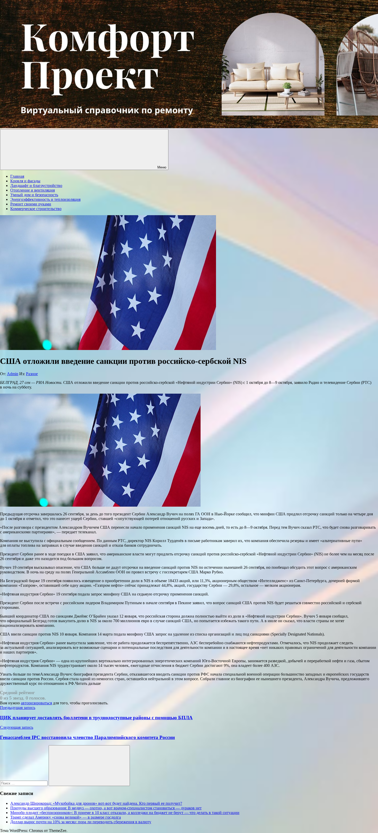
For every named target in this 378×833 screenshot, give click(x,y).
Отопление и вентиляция (32, 190)
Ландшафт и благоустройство (36, 185)
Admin (12, 374)
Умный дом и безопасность (34, 195)
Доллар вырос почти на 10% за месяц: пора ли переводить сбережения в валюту (80, 822)
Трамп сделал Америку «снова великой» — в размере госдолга (65, 817)
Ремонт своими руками (30, 204)
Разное (32, 374)
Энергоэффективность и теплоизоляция (45, 199)
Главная (17, 176)
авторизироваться (36, 703)
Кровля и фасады (25, 181)
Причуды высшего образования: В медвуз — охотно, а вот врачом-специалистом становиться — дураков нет (106, 808)
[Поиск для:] (24, 783)
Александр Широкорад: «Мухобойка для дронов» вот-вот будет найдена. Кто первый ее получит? (96, 803)
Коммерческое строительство (35, 208)
